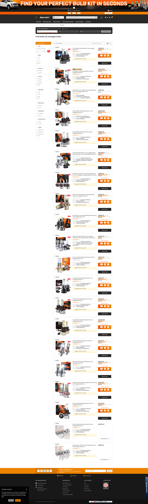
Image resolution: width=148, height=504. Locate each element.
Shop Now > (108, 13)
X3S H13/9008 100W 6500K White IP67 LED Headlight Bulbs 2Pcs (82, 404)
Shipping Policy (65, 488)
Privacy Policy (61, 472)
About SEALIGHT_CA (67, 483)
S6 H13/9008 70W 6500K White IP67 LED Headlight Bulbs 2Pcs (82, 299)
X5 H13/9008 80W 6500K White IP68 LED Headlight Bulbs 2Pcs (82, 132)
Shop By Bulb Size (47, 21)
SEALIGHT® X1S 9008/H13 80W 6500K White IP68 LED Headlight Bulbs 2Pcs (84, 383)
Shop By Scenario (79, 21)
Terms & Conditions (66, 490)
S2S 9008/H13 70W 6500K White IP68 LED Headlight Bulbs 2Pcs (82, 362)
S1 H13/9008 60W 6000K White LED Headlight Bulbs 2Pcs (83, 49)
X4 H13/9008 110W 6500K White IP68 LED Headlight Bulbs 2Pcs (82, 320)
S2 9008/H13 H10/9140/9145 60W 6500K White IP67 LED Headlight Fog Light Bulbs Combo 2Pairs (84, 174)
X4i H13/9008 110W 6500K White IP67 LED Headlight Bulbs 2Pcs (82, 111)
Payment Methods (87, 490)
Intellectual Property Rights (68, 494)
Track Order (86, 486)
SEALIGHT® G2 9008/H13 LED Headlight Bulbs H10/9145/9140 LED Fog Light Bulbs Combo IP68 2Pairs (84, 153)
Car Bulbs (38, 21)
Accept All (18, 500)
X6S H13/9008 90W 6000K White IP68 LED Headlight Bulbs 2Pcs (82, 425)
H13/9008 (62, 25)
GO (48, 51)
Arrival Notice (104, 438)
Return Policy (86, 488)
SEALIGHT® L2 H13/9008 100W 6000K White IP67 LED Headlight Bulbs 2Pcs (84, 216)
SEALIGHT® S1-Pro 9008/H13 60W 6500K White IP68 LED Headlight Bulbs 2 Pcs (84, 91)
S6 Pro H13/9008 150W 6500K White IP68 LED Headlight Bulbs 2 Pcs (83, 258)
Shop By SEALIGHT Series (68, 21)
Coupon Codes (65, 492)
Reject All (11, 500)
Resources (88, 21)
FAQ (85, 483)
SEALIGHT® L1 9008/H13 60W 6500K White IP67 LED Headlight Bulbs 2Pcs (84, 446)
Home (37, 25)
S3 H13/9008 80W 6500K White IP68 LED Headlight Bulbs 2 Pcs (82, 341)
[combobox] (47, 31)
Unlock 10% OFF (146, 487)
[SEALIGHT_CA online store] (45, 17)
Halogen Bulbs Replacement (53, 25)
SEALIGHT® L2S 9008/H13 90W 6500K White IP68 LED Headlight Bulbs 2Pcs (83, 195)
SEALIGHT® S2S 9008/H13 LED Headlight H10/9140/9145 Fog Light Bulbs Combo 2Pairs (83, 237)
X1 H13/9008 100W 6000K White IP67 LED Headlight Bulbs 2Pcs (82, 278)
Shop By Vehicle (56, 21)
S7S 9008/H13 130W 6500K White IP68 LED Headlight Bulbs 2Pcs (82, 72)
